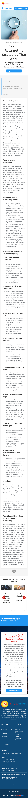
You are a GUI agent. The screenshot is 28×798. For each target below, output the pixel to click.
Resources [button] (18, 738)
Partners (17, 733)
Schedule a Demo (14, 71)
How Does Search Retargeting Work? (11, 86)
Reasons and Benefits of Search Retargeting (12, 88)
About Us (17, 729)
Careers (17, 734)
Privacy (9, 785)
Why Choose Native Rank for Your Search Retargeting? (12, 94)
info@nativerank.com (11, 768)
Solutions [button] (4, 729)
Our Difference (19, 731)
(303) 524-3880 (10, 760)
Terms (14, 785)
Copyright (21, 785)
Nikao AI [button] (4, 733)
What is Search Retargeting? (9, 83)
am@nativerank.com (11, 777)
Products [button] (4, 737)
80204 (12, 753)
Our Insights (18, 736)
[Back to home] (6, 3)
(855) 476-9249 (11, 761)
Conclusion (5, 90)
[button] (26, 3)
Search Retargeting (7, 81)
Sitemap (17, 740)
